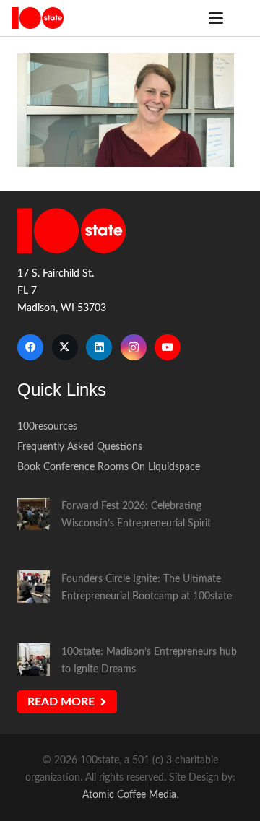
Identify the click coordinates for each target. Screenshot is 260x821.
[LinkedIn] (99, 347)
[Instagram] (134, 347)
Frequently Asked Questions (79, 446)
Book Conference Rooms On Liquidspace (108, 466)
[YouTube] (168, 347)
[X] (65, 347)
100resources (47, 426)
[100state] (38, 18)
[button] (216, 18)
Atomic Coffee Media (129, 794)
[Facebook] (30, 347)
